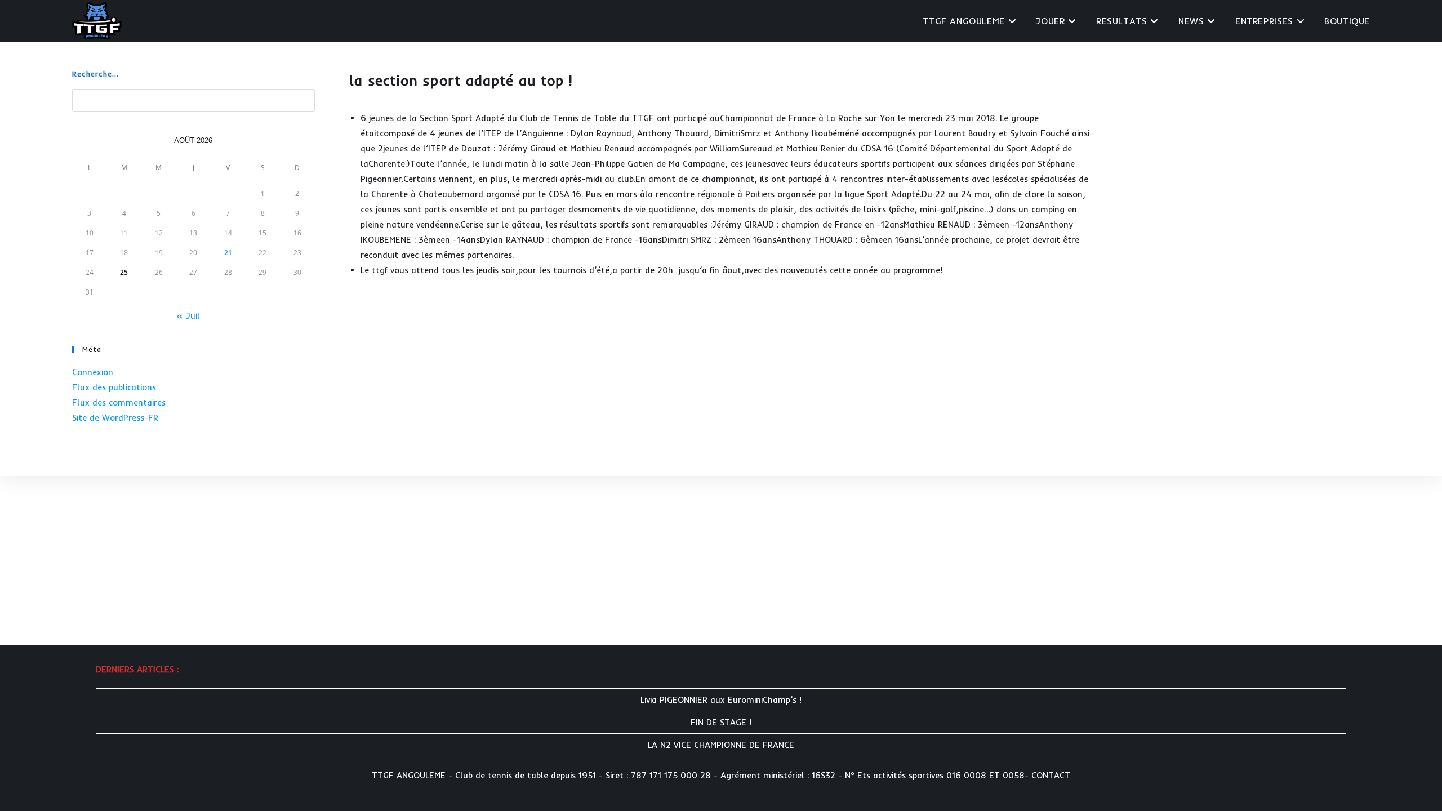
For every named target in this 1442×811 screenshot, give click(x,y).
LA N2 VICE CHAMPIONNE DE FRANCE (721, 744)
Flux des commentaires (119, 402)
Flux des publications (114, 387)
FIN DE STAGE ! (721, 722)
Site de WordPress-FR (115, 417)
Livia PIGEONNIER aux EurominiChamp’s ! (721, 699)
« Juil (188, 315)
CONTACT (1050, 775)
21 (228, 252)
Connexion (92, 372)
